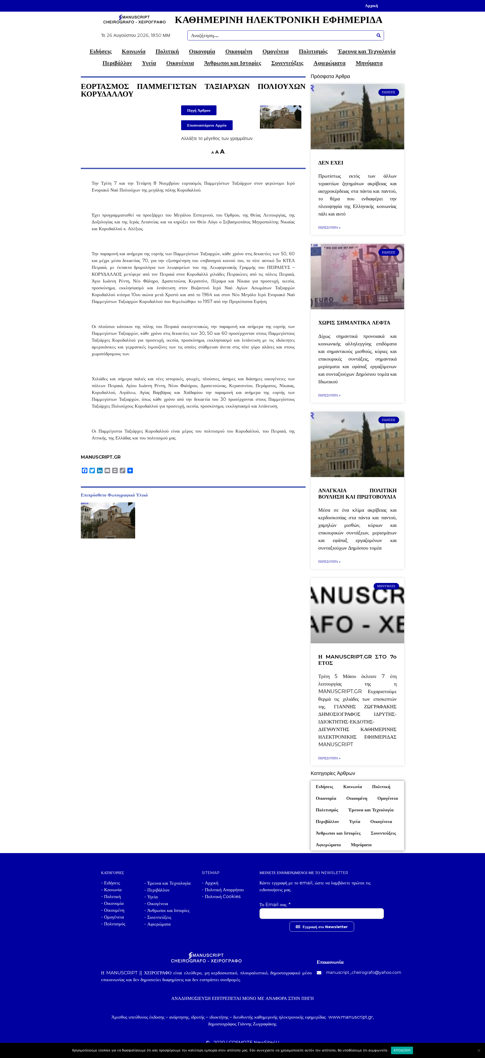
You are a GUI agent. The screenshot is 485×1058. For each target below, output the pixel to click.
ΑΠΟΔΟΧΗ (402, 1050)
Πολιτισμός (313, 51)
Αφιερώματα (329, 62)
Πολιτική (167, 51)
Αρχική (371, 5)
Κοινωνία (134, 51)
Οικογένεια (180, 62)
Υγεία (149, 62)
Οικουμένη (238, 51)
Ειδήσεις (101, 51)
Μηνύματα (369, 62)
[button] (198, 110)
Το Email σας (273, 904)
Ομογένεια (275, 51)
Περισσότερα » (329, 227)
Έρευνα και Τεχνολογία (367, 51)
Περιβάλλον (117, 62)
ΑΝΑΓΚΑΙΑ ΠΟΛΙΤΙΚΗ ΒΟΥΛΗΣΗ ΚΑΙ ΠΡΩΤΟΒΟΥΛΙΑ (357, 493)
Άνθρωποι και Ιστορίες (232, 62)
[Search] (379, 35)
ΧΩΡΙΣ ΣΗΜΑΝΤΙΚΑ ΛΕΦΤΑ (354, 322)
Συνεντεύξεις (287, 62)
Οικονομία (202, 51)
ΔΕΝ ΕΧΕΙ (330, 162)
